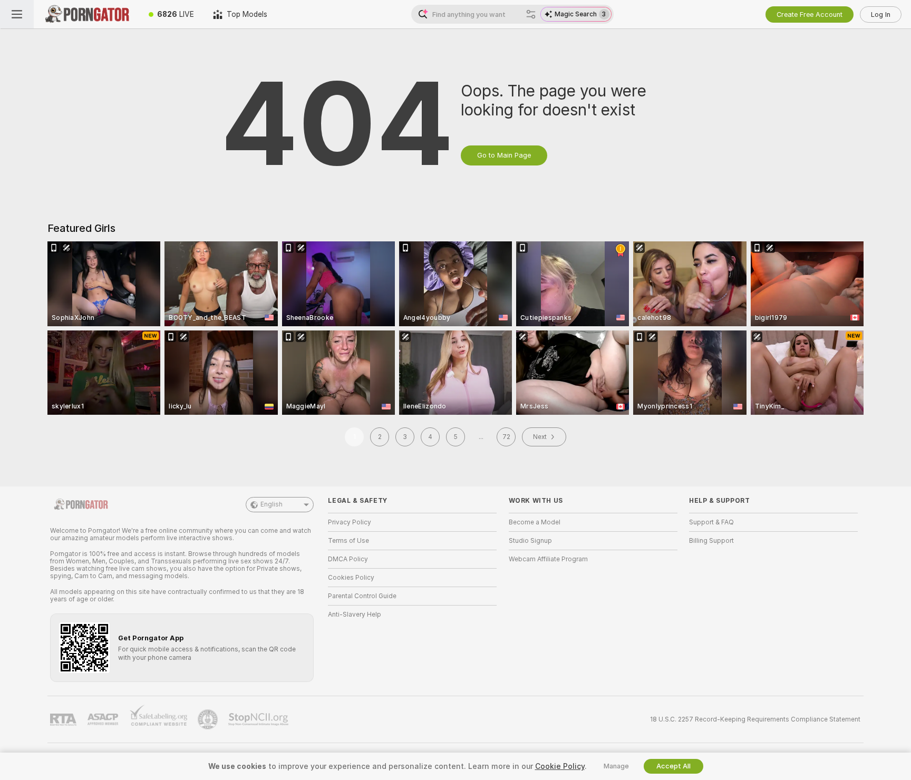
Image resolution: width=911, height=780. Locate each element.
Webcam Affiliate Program (548, 559)
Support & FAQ (711, 522)
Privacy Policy (349, 522)
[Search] (531, 14)
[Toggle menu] (17, 14)
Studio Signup (530, 540)
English (271, 504)
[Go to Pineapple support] (209, 719)
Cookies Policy (351, 577)
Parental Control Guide (362, 596)
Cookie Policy (560, 766)
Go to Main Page (504, 155)
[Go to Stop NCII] (259, 719)
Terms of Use (348, 540)
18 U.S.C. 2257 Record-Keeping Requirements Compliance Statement (755, 719)
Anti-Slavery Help (354, 614)
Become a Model (534, 522)
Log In (880, 14)
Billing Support (711, 540)
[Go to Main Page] (86, 14)
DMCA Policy (348, 559)
